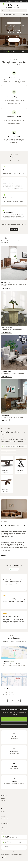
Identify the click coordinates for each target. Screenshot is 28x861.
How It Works (3, 814)
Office (2, 805)
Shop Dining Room (6, 332)
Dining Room (3, 800)
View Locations (9, 15)
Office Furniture (5, 415)
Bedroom (3, 798)
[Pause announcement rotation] (26, 1)
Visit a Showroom (14, 43)
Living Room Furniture (6, 371)
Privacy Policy (4, 821)
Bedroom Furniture (5, 282)
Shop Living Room (5, 376)
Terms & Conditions (5, 823)
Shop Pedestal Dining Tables (9, 451)
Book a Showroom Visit (14, 700)
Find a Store (3, 816)
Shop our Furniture (14, 40)
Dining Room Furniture (6, 327)
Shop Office (4, 420)
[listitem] (7, 465)
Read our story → (4, 555)
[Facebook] (2, 857)
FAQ (2, 832)
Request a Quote (14, 719)
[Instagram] (5, 857)
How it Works (14, 229)
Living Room (3, 802)
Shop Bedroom (5, 288)
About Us (3, 811)
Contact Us (3, 829)
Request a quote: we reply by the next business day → (12, 1)
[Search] (25, 10)
